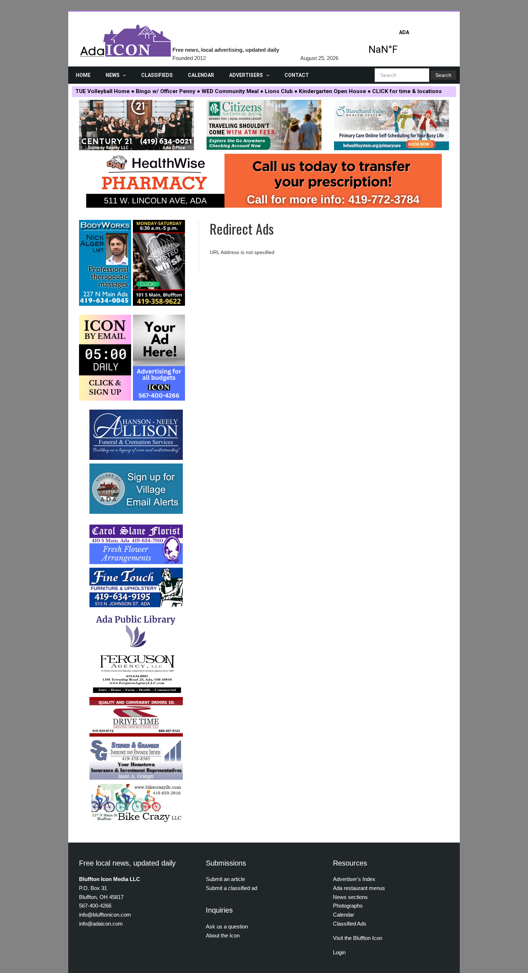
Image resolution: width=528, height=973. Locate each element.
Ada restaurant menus (359, 888)
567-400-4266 (95, 906)
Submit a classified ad (231, 888)
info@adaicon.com (101, 924)
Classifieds (157, 75)
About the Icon (223, 935)
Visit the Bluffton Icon (357, 938)
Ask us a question (227, 926)
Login (339, 952)
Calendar (201, 75)
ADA (404, 44)
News (113, 75)
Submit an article (225, 879)
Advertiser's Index (354, 879)
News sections (350, 897)
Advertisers (246, 75)
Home (83, 75)
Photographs (348, 906)
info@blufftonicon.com (105, 915)
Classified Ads (349, 924)
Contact (296, 75)
